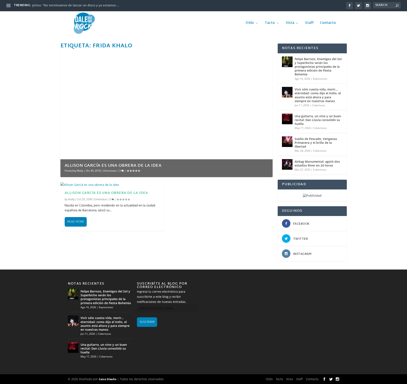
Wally (80, 170)
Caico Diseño (107, 379)
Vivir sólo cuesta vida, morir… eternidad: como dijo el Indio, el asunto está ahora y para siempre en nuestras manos (318, 95)
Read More (75, 221)
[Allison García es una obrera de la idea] (112, 184)
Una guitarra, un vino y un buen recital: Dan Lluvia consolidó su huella (318, 120)
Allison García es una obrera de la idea (113, 165)
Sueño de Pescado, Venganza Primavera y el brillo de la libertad (316, 142)
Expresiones (320, 78)
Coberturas (318, 105)
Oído (250, 23)
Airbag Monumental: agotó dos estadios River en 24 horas (317, 163)
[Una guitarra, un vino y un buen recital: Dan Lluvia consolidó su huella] (287, 119)
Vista (290, 23)
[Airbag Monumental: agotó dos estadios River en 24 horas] (287, 164)
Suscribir (147, 322)
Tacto (270, 23)
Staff (309, 23)
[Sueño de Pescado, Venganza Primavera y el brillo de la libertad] (287, 141)
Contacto (328, 23)
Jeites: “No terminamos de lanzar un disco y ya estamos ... (75, 5)
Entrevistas (110, 170)
